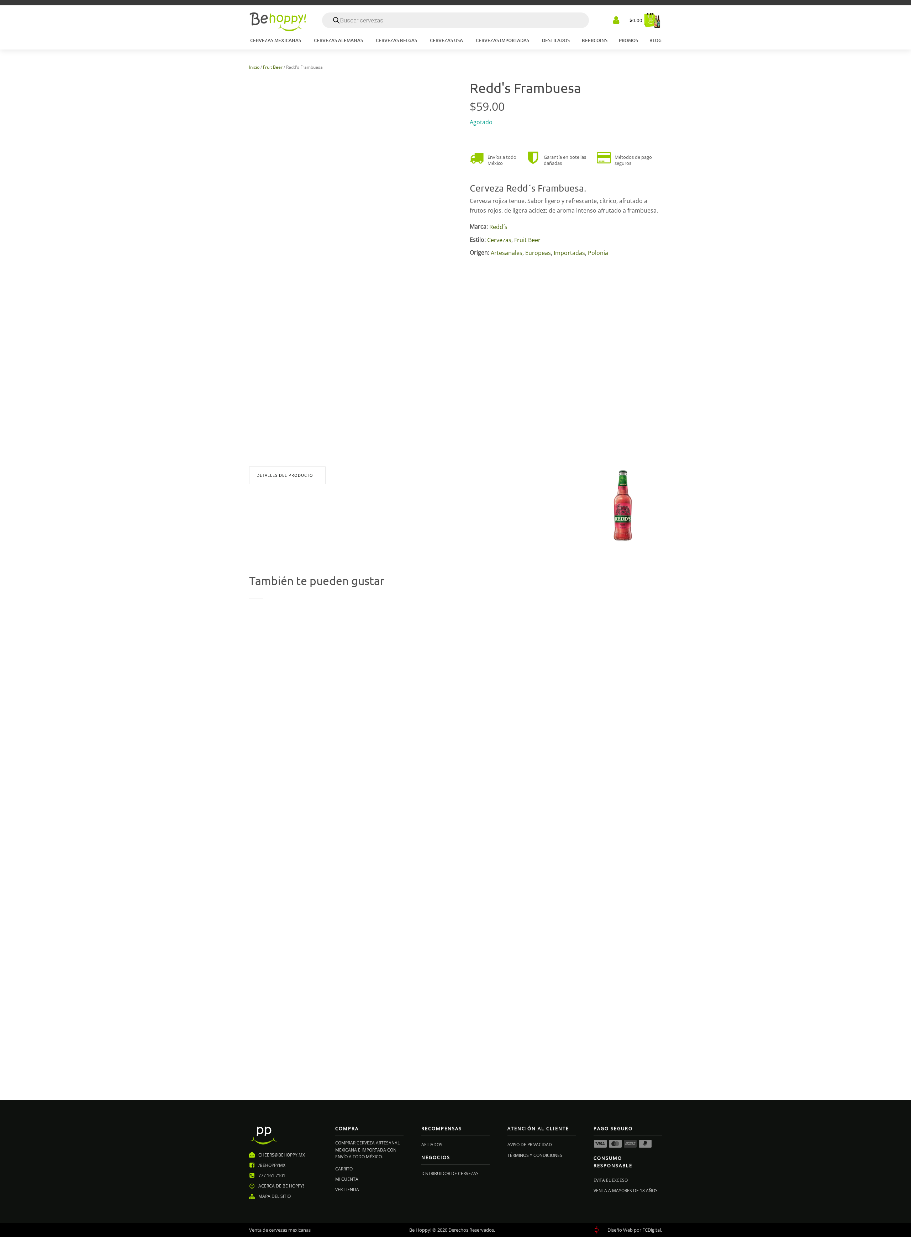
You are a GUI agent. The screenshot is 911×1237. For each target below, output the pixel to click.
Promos (628, 40)
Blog (655, 40)
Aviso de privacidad (529, 1145)
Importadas (569, 253)
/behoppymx (271, 1165)
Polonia (598, 253)
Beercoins (594, 40)
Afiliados (431, 1145)
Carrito (344, 1169)
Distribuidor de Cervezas (450, 1173)
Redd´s (498, 227)
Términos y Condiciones (534, 1155)
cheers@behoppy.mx (281, 1155)
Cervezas (499, 240)
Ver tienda (347, 1189)
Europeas (538, 253)
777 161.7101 (271, 1176)
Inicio (254, 67)
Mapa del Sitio (274, 1196)
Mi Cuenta (346, 1179)
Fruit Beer (273, 67)
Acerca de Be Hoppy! (281, 1186)
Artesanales (506, 253)
